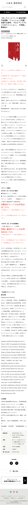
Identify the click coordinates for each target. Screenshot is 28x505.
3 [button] (15, 66)
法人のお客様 (9, 496)
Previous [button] (1, 65)
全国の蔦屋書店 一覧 (21, 498)
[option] (14, 52)
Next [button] (27, 65)
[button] (7, 12)
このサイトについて (22, 496)
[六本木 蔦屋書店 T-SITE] (14, 2)
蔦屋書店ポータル (13, 498)
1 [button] (10, 66)
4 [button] (17, 66)
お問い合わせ (3, 496)
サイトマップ (15, 496)
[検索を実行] (24, 7)
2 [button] (13, 66)
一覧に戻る (15, 471)
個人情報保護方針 (6, 498)
